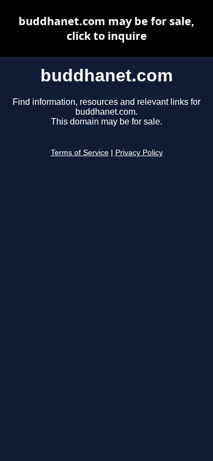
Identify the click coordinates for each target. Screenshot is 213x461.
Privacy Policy (139, 153)
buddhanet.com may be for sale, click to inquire (106, 28)
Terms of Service (80, 153)
